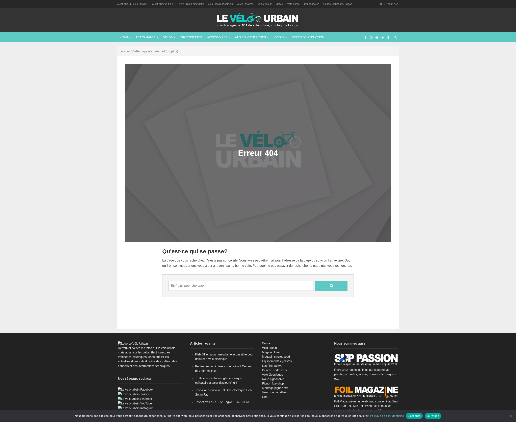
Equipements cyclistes (277, 361)
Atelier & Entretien (250, 37)
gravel (279, 3)
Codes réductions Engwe (337, 3)
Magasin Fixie (271, 352)
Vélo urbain (269, 347)
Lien (264, 396)
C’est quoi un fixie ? (163, 3)
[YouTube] (135, 403)
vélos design (265, 3)
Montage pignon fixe (275, 388)
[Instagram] (136, 407)
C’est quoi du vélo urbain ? (132, 3)
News (124, 37)
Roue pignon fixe (273, 379)
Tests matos (145, 37)
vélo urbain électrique (191, 3)
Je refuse (433, 415)
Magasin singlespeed (276, 356)
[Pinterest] (135, 398)
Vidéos (279, 37)
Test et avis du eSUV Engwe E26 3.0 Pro (222, 402)
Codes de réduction (308, 37)
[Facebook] (135, 389)
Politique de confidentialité (387, 415)
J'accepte (414, 415)
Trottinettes (191, 37)
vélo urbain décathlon (220, 3)
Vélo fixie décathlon (274, 392)
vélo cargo (293, 3)
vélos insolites (245, 3)
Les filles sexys (272, 365)
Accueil (125, 51)
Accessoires (217, 37)
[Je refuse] (511, 416)
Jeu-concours (311, 3)
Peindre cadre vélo (274, 370)
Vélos (168, 37)
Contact (267, 343)
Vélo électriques (272, 374)
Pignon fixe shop (273, 383)
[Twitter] (133, 394)
